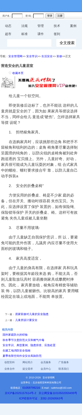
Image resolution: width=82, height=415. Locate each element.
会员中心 (46, 368)
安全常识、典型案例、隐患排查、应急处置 (29, 345)
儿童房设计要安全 (26, 320)
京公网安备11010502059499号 (58, 393)
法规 (24, 26)
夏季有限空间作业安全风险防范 (22, 355)
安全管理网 (15, 56)
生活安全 (47, 56)
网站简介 (27, 362)
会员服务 (46, 362)
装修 (59, 56)
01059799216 (31, 387)
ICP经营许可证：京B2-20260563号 (41, 398)
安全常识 (31, 56)
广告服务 (64, 362)
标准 (24, 34)
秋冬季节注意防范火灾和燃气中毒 (23, 340)
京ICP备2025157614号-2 (20, 393)
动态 (8, 26)
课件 (40, 34)
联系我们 (64, 368)
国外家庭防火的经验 (15, 334)
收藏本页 (17, 73)
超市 (8, 34)
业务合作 (9, 368)
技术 (57, 26)
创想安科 (9, 362)
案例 (73, 26)
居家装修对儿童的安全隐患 (32, 314)
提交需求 (27, 368)
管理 (40, 26)
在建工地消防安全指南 (16, 350)
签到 (57, 34)
